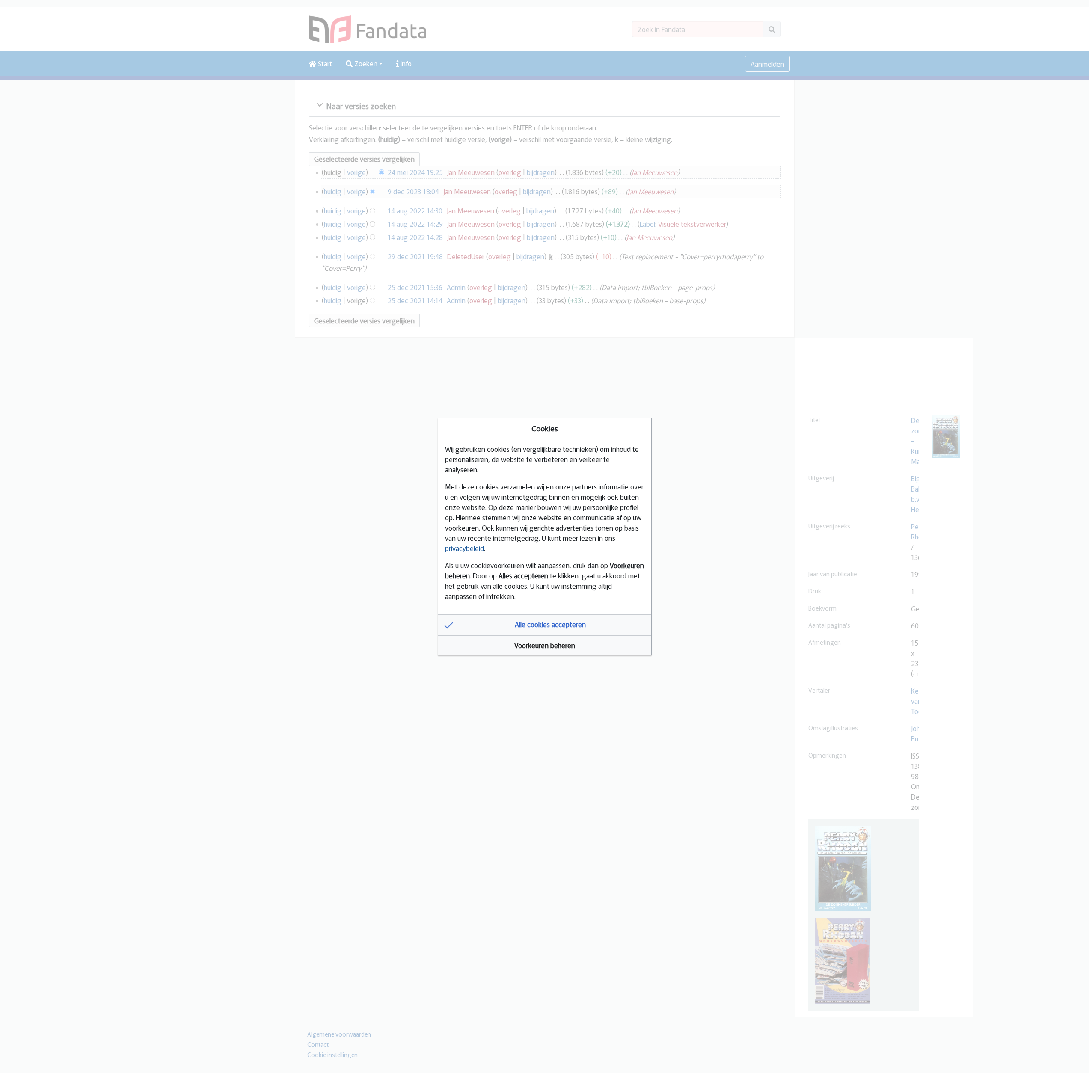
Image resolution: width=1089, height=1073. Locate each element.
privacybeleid (464, 548)
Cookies (544, 428)
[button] (544, 625)
